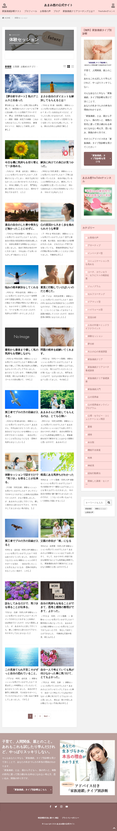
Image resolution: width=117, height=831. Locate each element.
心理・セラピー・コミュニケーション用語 (97, 417)
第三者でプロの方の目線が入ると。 (21, 414)
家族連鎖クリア (95, 359)
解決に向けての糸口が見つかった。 (57, 164)
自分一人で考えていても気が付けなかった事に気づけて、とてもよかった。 (57, 673)
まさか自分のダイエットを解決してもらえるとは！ (57, 98)
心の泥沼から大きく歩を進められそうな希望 (57, 226)
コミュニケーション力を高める (97, 262)
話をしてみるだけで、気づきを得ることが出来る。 (21, 605)
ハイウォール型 (95, 309)
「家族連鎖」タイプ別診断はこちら (30, 789)
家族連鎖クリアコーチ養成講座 (97, 368)
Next (46, 716)
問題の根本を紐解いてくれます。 (57, 351)
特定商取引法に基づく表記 (48, 818)
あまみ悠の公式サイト (58, 5)
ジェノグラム (94, 286)
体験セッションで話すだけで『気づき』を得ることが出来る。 (21, 478)
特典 (90, 457)
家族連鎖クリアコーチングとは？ (79, 11)
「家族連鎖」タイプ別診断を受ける (97, 158)
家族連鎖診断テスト (11, 11)
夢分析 (91, 343)
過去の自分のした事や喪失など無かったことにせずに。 (21, 226)
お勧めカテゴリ (28, 66)
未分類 (91, 442)
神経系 (91, 465)
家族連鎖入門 (94, 389)
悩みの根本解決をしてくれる (21, 287)
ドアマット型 (94, 301)
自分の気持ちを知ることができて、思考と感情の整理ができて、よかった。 (57, 607)
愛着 (90, 426)
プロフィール (30, 11)
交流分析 (92, 317)
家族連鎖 (88, 508)
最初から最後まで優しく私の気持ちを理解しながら (21, 351)
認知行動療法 (94, 473)
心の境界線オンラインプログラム (97, 406)
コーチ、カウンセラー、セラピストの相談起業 (97, 275)
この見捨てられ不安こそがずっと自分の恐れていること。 (21, 671)
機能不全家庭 (94, 450)
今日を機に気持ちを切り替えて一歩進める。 (21, 164)
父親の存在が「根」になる (56, 540)
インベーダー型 (95, 253)
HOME (7, 18)
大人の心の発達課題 (97, 351)
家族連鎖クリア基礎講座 (97, 380)
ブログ (57, 11)
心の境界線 (93, 397)
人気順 (16, 66)
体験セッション (21, 18)
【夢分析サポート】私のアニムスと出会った (21, 98)
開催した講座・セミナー (97, 482)
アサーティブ (94, 245)
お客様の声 (45, 11)
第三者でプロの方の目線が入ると (21, 542)
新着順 (8, 66)
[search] (109, 503)
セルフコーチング (96, 294)
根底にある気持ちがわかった (57, 474)
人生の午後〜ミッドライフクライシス (97, 327)
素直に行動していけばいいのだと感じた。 (57, 289)
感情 (90, 434)
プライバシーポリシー (70, 818)
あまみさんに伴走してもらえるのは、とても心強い (57, 414)
